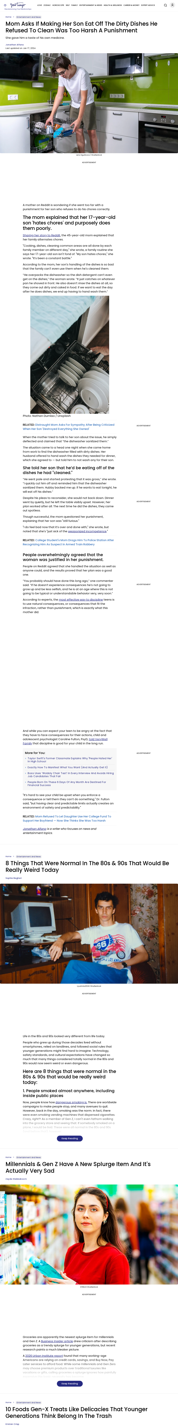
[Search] (164, 5)
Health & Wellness (113, 5)
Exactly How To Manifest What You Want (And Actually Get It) (68, 767)
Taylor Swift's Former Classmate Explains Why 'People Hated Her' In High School (70, 760)
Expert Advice (148, 5)
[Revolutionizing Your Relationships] (18, 5)
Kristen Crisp (12, 1424)
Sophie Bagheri (14, 878)
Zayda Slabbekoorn (16, 1179)
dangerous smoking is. (71, 1102)
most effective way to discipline (81, 600)
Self (68, 5)
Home (8, 17)
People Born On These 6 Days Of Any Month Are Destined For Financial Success (67, 784)
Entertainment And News (29, 17)
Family (74, 5)
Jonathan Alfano (15, 44)
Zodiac (47, 5)
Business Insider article (57, 1341)
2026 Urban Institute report (44, 1356)
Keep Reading (70, 1138)
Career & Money (131, 5)
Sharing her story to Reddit (41, 235)
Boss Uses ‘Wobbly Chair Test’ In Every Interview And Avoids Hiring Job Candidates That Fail (71, 775)
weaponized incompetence (87, 531)
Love (39, 5)
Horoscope (58, 5)
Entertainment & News (90, 5)
